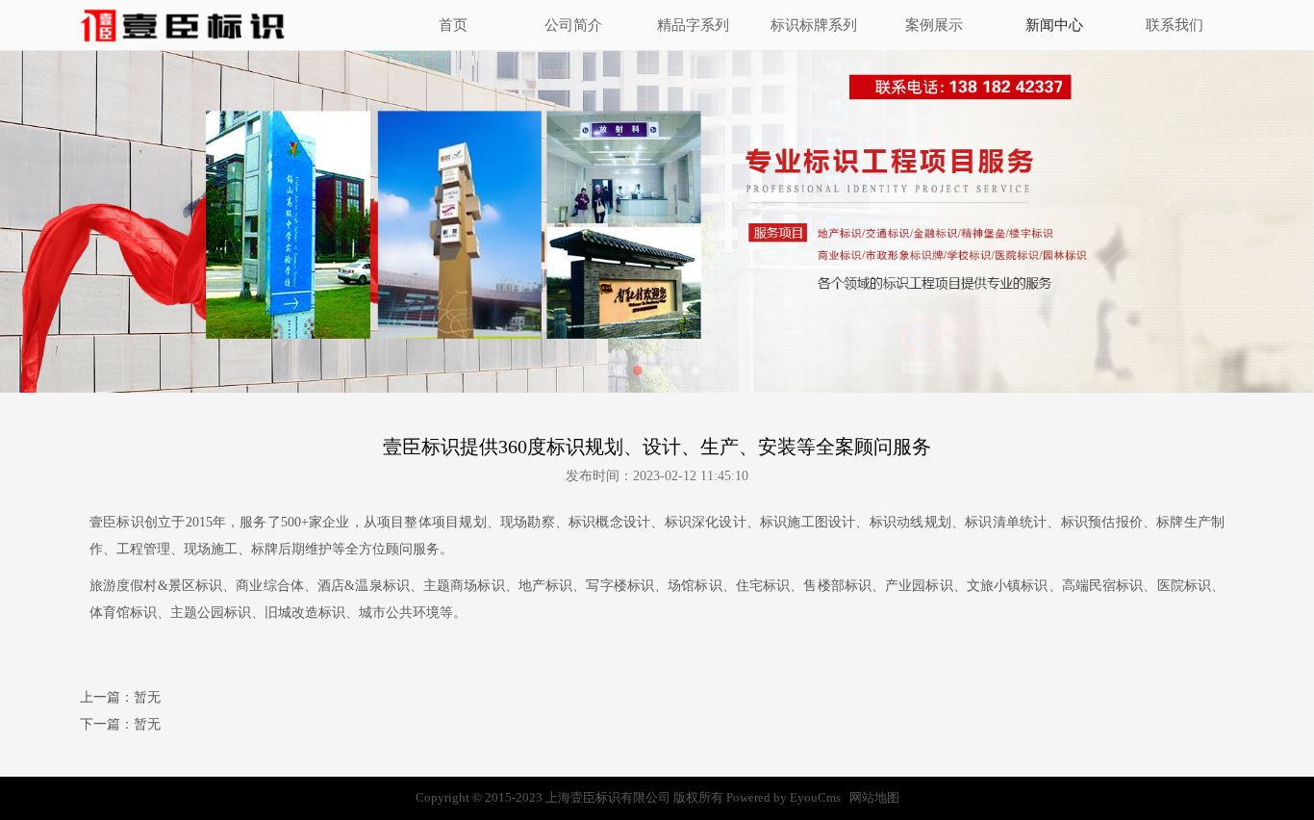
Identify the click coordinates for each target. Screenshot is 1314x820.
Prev (120, 221)
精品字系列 (693, 25)
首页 (453, 25)
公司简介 (573, 25)
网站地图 (874, 797)
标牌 (1169, 522)
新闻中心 (1054, 25)
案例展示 (934, 25)
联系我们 (1174, 25)
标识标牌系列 (814, 25)
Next (1194, 221)
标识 (129, 522)
